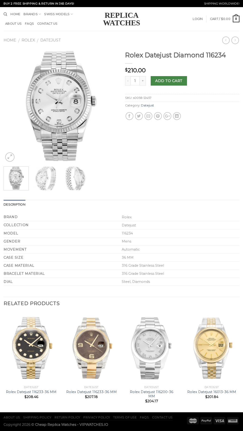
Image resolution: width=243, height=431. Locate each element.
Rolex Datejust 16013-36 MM (211, 392)
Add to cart (168, 80)
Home (15, 14)
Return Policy (67, 417)
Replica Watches (121, 19)
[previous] (12, 105)
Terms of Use (125, 417)
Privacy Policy (96, 417)
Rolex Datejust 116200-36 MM (151, 394)
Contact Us (47, 23)
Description (14, 204)
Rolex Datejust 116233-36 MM (31, 392)
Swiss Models (57, 14)
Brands (30, 14)
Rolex (28, 40)
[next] (109, 105)
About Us (13, 23)
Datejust (50, 40)
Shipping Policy (37, 417)
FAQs (29, 23)
